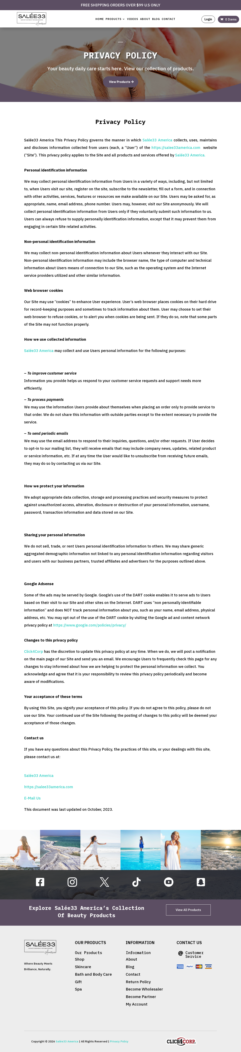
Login (208, 19)
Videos (132, 19)
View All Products (188, 910)
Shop (79, 959)
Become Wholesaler (144, 989)
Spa (78, 989)
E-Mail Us (32, 798)
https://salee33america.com (175, 147)
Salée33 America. (190, 155)
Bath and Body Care (93, 974)
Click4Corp (33, 651)
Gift (78, 981)
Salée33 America (157, 140)
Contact (168, 19)
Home (99, 19)
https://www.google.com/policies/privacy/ (89, 625)
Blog (156, 19)
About (145, 19)
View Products (119, 82)
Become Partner (141, 996)
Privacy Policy (119, 1041)
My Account (136, 1004)
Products (113, 19)
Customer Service (194, 954)
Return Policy (138, 981)
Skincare (83, 966)
